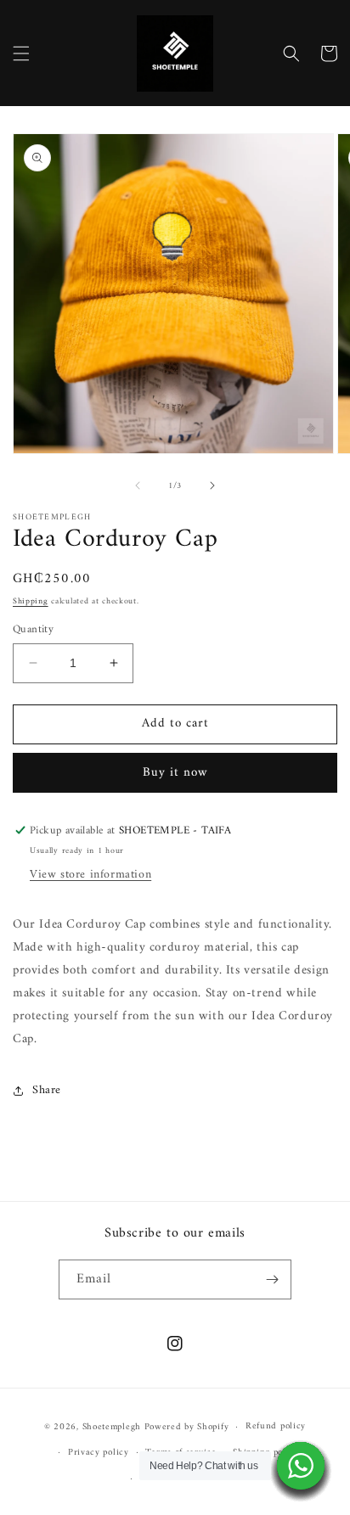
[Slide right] (212, 485)
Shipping (30, 601)
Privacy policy (98, 1453)
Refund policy (276, 1426)
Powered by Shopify (186, 1427)
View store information (90, 874)
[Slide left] (137, 485)
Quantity (33, 629)
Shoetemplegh (111, 1427)
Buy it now (175, 772)
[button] (21, 53)
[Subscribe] (272, 1279)
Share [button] (46, 1090)
